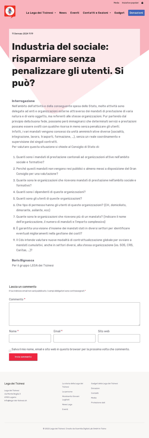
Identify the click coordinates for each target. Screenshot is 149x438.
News (63, 12)
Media (116, 3)
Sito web (104, 331)
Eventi (74, 12)
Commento (17, 299)
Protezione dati (98, 402)
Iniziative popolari (130, 3)
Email (58, 331)
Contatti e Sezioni (95, 12)
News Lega (67, 404)
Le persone (67, 392)
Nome (14, 331)
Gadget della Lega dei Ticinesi (104, 383)
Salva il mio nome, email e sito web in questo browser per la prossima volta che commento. (71, 349)
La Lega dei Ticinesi (39, 12)
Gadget (119, 12)
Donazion (95, 388)
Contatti (95, 393)
